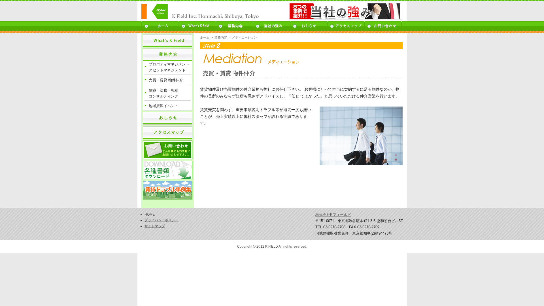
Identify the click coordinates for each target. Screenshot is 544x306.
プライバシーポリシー (161, 220)
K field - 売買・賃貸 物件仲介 (207, 12)
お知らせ (308, 26)
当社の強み (271, 26)
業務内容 (234, 26)
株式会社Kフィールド (333, 214)
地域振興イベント (163, 106)
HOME (149, 214)
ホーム (160, 26)
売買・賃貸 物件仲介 (166, 80)
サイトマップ (154, 226)
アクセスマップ (345, 26)
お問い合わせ (383, 26)
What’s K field (197, 26)
